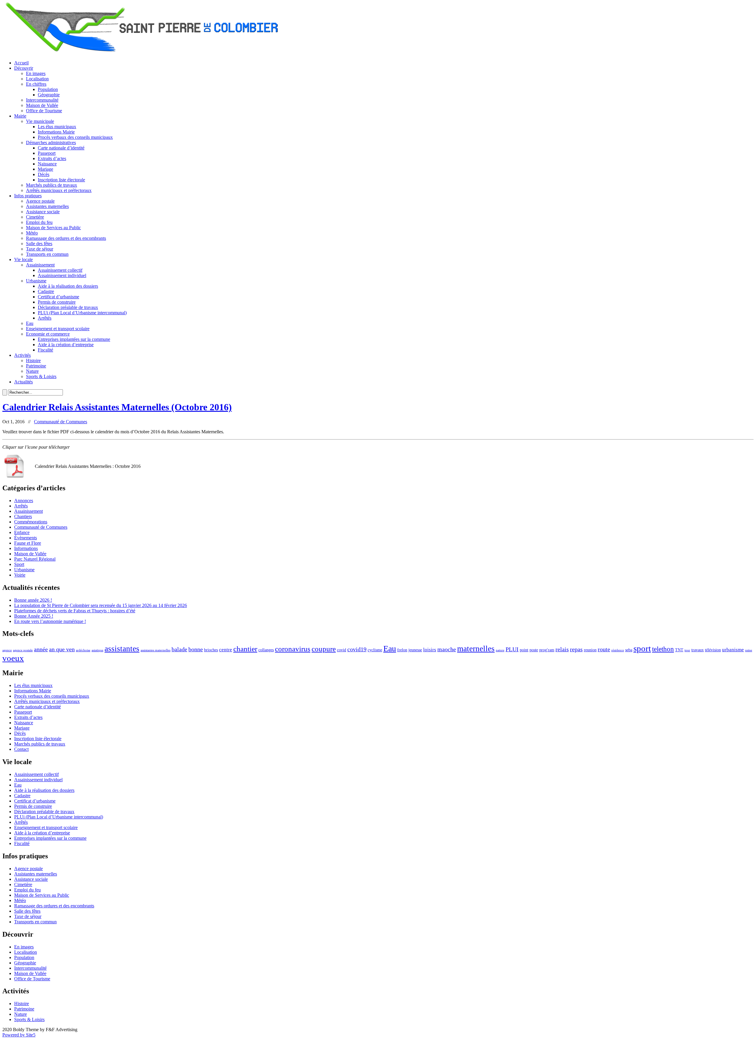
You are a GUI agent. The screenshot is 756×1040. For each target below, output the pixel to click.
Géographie (49, 94)
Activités (22, 355)
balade (179, 649)
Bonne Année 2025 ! (33, 616)
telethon (663, 649)
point (524, 649)
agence (7, 650)
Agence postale (40, 201)
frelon (402, 649)
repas (576, 649)
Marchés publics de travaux (51, 185)
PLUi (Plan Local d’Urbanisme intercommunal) (82, 312)
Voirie (19, 574)
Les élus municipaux (57, 126)
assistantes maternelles (155, 650)
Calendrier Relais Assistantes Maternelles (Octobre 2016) (117, 407)
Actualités (23, 381)
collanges (266, 649)
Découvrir (23, 68)
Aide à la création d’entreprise (66, 344)
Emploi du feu (39, 222)
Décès (43, 174)
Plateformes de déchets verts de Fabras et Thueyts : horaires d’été (74, 610)
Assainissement (40, 264)
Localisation (37, 78)
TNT (679, 649)
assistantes (122, 648)
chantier (245, 648)
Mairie (20, 115)
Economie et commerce (48, 333)
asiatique (97, 650)
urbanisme (733, 649)
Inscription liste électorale (61, 179)
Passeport (47, 153)
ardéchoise (83, 650)
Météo (32, 232)
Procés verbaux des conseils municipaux (75, 137)
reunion (590, 649)
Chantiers (23, 516)
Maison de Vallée (42, 105)
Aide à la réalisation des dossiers (68, 286)
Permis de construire (57, 302)
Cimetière (35, 216)
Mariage (45, 169)
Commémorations (30, 521)
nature (500, 650)
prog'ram (546, 649)
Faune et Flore (27, 543)
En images (35, 73)
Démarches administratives (51, 142)
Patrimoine (36, 365)
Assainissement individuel (62, 275)
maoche (446, 649)
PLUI (512, 649)
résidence (617, 650)
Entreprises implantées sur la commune (74, 339)
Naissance (47, 163)
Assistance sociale (43, 211)
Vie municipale (40, 121)
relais (562, 649)
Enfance (22, 532)
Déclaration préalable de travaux (68, 307)
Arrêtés (44, 317)
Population (48, 89)
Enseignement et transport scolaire (57, 328)
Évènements (25, 537)
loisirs (429, 649)
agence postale (23, 650)
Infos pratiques (28, 195)
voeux (13, 658)
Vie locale (23, 259)
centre (225, 649)
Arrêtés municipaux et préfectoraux (59, 190)
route (604, 649)
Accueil (21, 62)
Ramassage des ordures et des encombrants (66, 238)
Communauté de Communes (60, 421)
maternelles (476, 648)
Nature (32, 371)
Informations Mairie (56, 131)
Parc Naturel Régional (35, 558)
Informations (26, 548)
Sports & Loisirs (41, 376)
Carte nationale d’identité (61, 147)
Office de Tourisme (44, 110)
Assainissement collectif (60, 270)
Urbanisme (36, 280)
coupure (324, 648)
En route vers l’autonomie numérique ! (50, 621)
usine (748, 650)
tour (687, 650)
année (41, 649)
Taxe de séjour (39, 248)
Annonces (23, 500)
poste (533, 649)
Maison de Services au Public (53, 227)
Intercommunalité (42, 99)
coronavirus (292, 648)
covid (341, 649)
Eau (29, 323)
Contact (21, 749)
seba (628, 649)
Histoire (33, 360)
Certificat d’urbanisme (58, 296)
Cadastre (46, 291)
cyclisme (375, 649)
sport (642, 648)
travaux (697, 649)
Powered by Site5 (18, 1034)
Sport (19, 564)
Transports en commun (47, 254)
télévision (713, 649)
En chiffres (36, 84)
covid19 (356, 649)
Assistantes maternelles (47, 206)
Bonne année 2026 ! (33, 600)
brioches (211, 649)
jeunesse (415, 649)
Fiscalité (45, 349)
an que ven (62, 649)
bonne (195, 649)
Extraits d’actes (52, 158)
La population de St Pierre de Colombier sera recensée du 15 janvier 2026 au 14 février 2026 (100, 605)
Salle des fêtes (39, 243)
